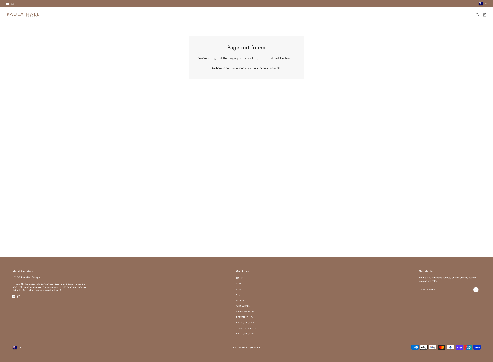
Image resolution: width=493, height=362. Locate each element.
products (274, 68)
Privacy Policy (245, 322)
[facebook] (7, 3)
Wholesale (243, 306)
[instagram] (12, 3)
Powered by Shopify (246, 347)
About (240, 283)
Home (239, 278)
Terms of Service (246, 328)
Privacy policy (245, 334)
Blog (239, 295)
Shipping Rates (245, 311)
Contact (241, 300)
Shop (239, 289)
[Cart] (485, 15)
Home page (237, 68)
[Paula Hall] (23, 14)
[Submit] (475, 289)
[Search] (477, 15)
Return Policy (244, 317)
